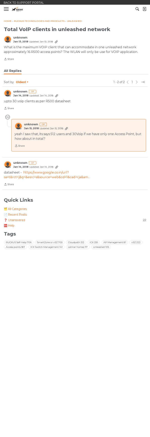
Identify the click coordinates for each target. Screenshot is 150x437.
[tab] (13, 71)
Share (9, 59)
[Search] (137, 9)
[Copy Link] (56, 41)
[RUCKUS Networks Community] (17, 9)
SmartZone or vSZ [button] (49, 242)
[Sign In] (144, 9)
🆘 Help (9, 225)
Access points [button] (15, 246)
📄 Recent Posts (15, 214)
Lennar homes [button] (78, 246)
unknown (20, 37)
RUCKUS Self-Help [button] (18, 242)
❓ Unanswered (75, 220)
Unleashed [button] (101, 246)
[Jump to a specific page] (143, 82)
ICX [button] (94, 242)
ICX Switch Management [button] (46, 246)
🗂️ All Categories (15, 209)
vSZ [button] (135, 242)
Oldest (21, 82)
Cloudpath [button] (76, 242)
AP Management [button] (115, 242)
